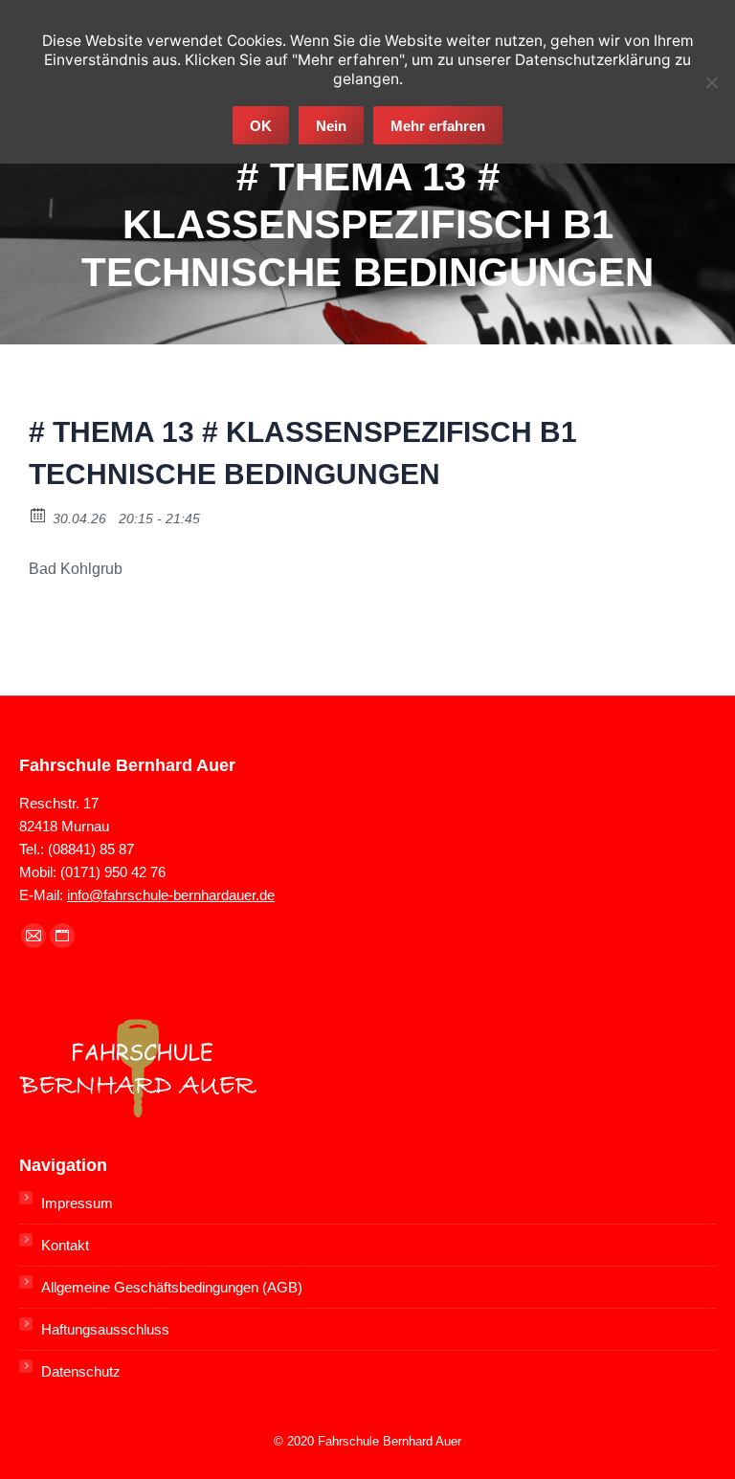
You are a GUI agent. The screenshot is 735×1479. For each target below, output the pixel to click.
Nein (331, 126)
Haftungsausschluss (105, 1329)
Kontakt (65, 1245)
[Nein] (711, 82)
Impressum (77, 1203)
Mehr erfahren (437, 126)
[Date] (39, 514)
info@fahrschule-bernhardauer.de (171, 895)
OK (261, 126)
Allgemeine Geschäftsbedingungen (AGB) (171, 1287)
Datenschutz (81, 1371)
